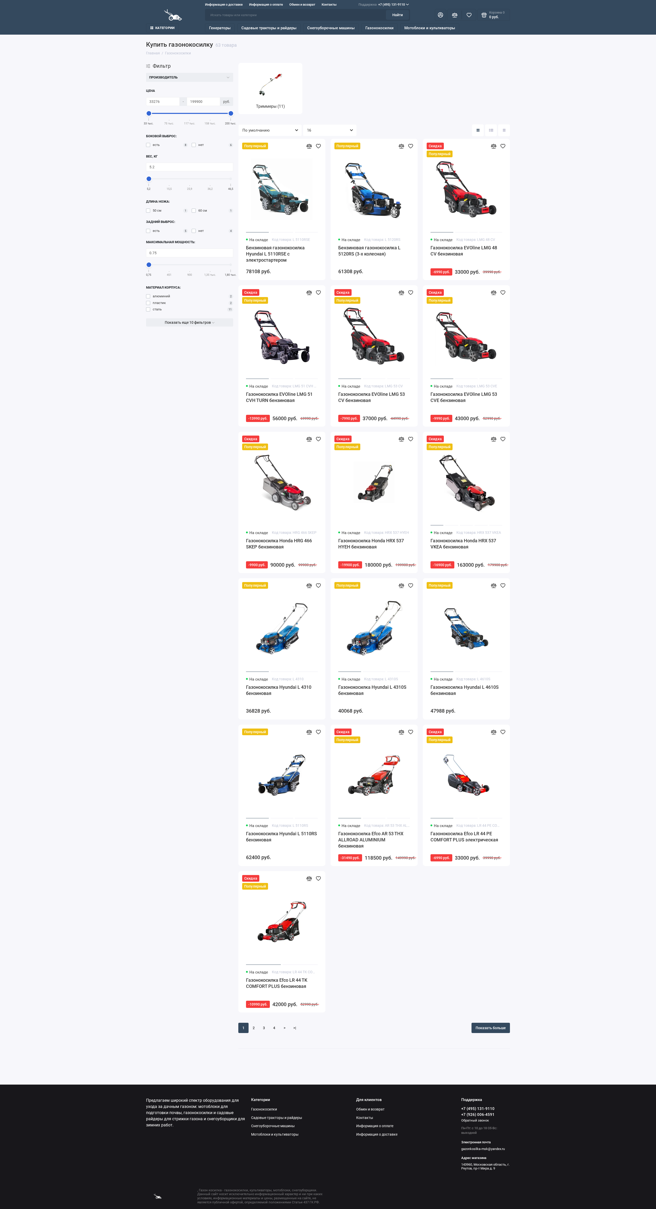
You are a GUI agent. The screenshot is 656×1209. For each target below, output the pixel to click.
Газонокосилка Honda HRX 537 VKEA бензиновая (463, 543)
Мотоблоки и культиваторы (429, 28)
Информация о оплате (266, 4)
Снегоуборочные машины (331, 28)
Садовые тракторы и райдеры (268, 28)
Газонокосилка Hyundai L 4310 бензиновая (278, 690)
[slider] (149, 113)
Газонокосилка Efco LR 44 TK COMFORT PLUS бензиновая (276, 983)
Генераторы (220, 28)
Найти (397, 15)
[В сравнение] (309, 146)
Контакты (329, 4)
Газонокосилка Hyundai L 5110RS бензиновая (281, 836)
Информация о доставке (224, 4)
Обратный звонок (475, 1120)
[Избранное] (469, 15)
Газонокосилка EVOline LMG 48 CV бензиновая (463, 251)
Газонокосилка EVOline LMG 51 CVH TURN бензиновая (279, 397)
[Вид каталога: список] (491, 130)
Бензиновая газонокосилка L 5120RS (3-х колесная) (369, 251)
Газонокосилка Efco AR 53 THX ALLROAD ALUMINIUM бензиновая (370, 840)
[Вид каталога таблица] (504, 130)
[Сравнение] (455, 15)
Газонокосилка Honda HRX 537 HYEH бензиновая (371, 543)
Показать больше (491, 1028)
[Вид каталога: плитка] (478, 130)
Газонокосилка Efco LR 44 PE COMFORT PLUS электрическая (464, 836)
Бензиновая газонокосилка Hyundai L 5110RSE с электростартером (275, 254)
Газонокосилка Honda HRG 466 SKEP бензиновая (279, 543)
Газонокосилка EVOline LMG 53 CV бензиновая (371, 397)
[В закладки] (318, 146)
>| (294, 1028)
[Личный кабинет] (440, 15)
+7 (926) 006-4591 (478, 1114)
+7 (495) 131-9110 (381, 4)
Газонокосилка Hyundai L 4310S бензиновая (372, 690)
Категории (165, 28)
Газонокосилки (379, 28)
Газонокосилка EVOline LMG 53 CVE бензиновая (463, 397)
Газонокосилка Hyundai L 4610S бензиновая (464, 690)
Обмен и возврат (302, 4)
